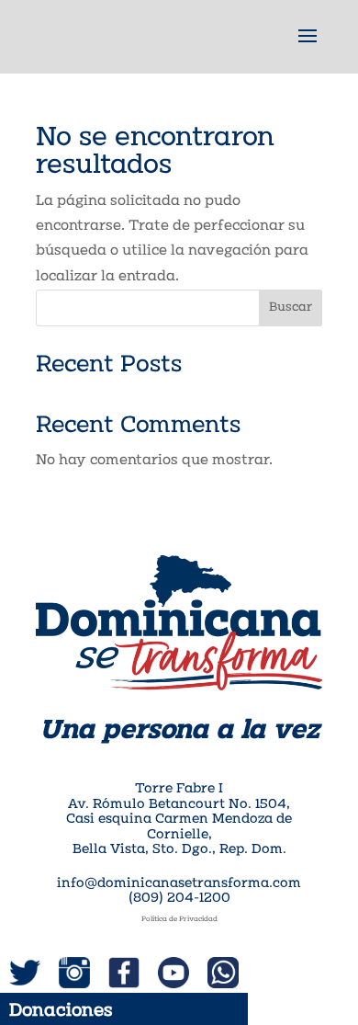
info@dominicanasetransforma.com (179, 884)
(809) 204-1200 (179, 898)
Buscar (290, 307)
